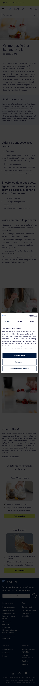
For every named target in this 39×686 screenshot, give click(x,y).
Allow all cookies (19, 355)
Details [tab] (19, 321)
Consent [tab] (7, 321)
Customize (18, 362)
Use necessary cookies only (19, 368)
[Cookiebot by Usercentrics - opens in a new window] (28, 316)
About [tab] (32, 321)
